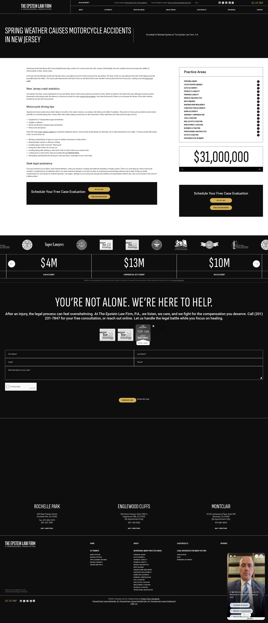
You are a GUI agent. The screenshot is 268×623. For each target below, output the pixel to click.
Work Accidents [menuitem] (191, 111)
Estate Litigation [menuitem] (191, 135)
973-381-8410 (221, 523)
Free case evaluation (99, 196)
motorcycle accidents (88, 96)
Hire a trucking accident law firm (173, 3)
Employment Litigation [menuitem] (193, 125)
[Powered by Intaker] (250, 618)
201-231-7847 (99, 189)
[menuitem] (81, 9)
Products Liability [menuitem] (192, 91)
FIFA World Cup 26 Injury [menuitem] (194, 138)
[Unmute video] (231, 556)
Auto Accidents (139, 557)
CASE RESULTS (182, 543)
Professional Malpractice (143, 590)
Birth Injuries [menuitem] (189, 101)
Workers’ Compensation (142, 577)
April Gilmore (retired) (98, 559)
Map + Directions (47, 528)
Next (256, 263)
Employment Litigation (142, 585)
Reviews (224, 543)
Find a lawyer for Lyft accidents (130, 3)
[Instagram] (233, 3)
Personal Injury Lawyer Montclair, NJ (105, 601)
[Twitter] (223, 2)
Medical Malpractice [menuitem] (193, 98)
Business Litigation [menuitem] (192, 128)
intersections (73, 153)
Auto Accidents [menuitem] (190, 88)
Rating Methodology (178, 280)
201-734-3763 (134, 523)
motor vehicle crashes (46, 132)
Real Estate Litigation (142, 582)
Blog (178, 557)
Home (92, 543)
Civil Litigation (139, 580)
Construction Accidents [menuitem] (194, 108)
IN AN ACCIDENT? (84, 2)
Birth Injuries (139, 567)
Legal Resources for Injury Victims (191, 550)
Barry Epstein (95, 554)
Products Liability (140, 559)
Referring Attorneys (184, 559)
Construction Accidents (142, 572)
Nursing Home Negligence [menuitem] (194, 104)
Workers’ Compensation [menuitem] (194, 115)
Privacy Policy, (146, 599)
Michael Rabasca (96, 562)
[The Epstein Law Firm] (36, 7)
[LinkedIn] (229, 2)
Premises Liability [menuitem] (191, 94)
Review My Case (127, 400)
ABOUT (136, 543)
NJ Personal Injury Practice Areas (148, 550)
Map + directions (134, 528)
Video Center (181, 554)
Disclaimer (155, 599)
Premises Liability (140, 562)
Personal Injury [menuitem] (190, 81)
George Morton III (96, 565)
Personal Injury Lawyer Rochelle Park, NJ (135, 601)
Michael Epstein (96, 557)
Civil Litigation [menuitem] (190, 118)
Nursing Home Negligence (143, 570)
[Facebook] (226, 2)
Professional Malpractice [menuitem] (195, 131)
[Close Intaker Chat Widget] (261, 556)
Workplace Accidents (141, 575)
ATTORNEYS (94, 550)
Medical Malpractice (141, 565)
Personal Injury (140, 554)
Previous (11, 263)
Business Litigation (141, 587)
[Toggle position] (256, 556)
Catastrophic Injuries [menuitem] (193, 84)
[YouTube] (219, 2)
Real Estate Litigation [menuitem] (193, 121)
